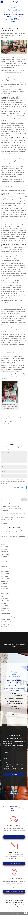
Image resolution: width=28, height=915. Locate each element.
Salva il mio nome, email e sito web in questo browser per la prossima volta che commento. (13, 481)
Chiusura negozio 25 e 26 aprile (10, 506)
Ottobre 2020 (5, 593)
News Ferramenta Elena (8, 621)
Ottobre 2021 (5, 578)
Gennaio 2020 (5, 610)
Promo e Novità (16, 35)
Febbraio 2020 (5, 608)
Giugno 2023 (5, 554)
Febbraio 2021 (5, 591)
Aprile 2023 (4, 559)
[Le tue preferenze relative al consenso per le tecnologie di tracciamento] (25, 912)
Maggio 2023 (5, 556)
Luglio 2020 (4, 598)
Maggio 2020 (5, 603)
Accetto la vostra (11, 762)
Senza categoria (5, 626)
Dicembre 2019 (5, 613)
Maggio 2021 (5, 583)
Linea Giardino (8, 423)
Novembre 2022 (5, 569)
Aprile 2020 (4, 605)
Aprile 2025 (4, 544)
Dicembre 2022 (5, 566)
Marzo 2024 (4, 549)
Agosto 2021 (4, 581)
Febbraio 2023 (5, 564)
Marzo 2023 (4, 561)
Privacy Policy (15, 762)
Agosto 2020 (5, 596)
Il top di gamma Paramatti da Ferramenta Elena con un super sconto (13, 531)
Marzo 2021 (4, 588)
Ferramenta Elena (8, 33)
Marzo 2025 (4, 546)
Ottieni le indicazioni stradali (14, 891)
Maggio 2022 (5, 574)
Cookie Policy (14, 906)
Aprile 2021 (4, 586)
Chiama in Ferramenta (14, 836)
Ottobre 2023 (5, 551)
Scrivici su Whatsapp (14, 863)
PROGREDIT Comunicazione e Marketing (14, 907)
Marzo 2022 (4, 576)
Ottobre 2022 (5, 571)
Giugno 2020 (5, 601)
